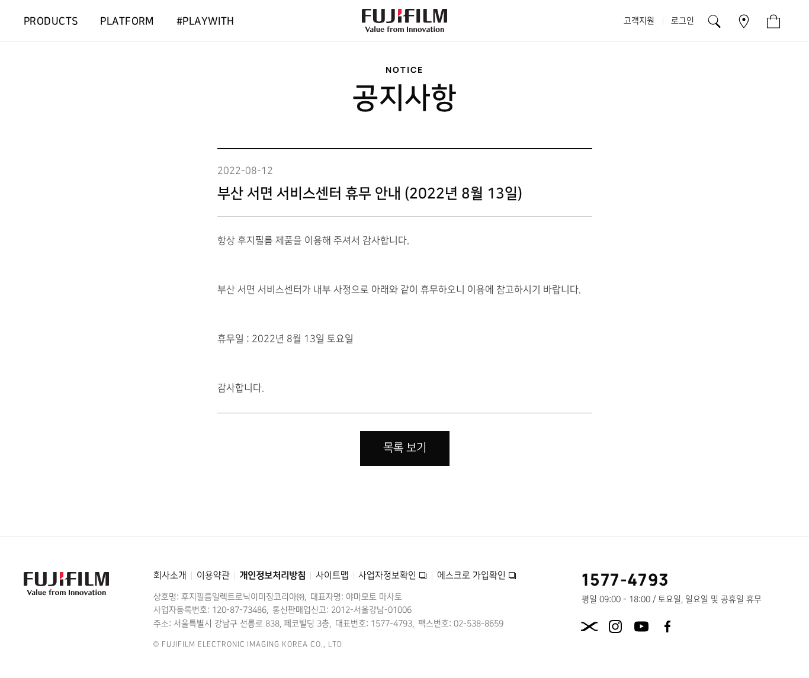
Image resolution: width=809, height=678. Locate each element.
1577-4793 (626, 579)
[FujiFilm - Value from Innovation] (404, 21)
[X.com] (589, 626)
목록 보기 (404, 448)
